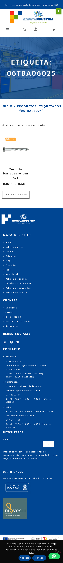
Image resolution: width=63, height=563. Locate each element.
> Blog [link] (7, 261)
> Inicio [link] (7, 242)
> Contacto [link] (9, 265)
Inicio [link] (7, 106)
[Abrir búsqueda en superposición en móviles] (24, 30)
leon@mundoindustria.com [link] (20, 415)
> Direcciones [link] (11, 326)
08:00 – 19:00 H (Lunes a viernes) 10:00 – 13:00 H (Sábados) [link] (24, 375)
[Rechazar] (58, 551)
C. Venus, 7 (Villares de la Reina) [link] (24, 386)
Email (6, 439)
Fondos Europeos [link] (13, 478)
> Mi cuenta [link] (10, 308)
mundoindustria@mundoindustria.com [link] (26, 365)
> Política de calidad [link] (15, 292)
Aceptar (24, 558)
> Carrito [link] (8, 312)
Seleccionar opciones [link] (15, 194)
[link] (58, 11)
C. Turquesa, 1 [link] (13, 361)
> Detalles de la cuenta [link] (17, 321)
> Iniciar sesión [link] (12, 317)
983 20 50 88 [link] (13, 369)
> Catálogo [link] (9, 256)
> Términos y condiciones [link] (18, 283)
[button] (8, 30)
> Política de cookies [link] (15, 279)
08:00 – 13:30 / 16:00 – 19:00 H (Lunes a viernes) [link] (28, 400)
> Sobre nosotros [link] (13, 247)
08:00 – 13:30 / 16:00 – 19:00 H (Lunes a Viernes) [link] (28, 426)
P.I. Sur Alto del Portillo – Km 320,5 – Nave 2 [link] (31, 411)
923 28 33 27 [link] (13, 395)
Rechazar (39, 558)
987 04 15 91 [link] (13, 420)
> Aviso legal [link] (10, 274)
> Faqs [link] (7, 270)
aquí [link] (31, 552)
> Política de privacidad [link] (17, 288)
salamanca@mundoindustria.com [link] (23, 390)
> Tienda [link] (8, 251)
